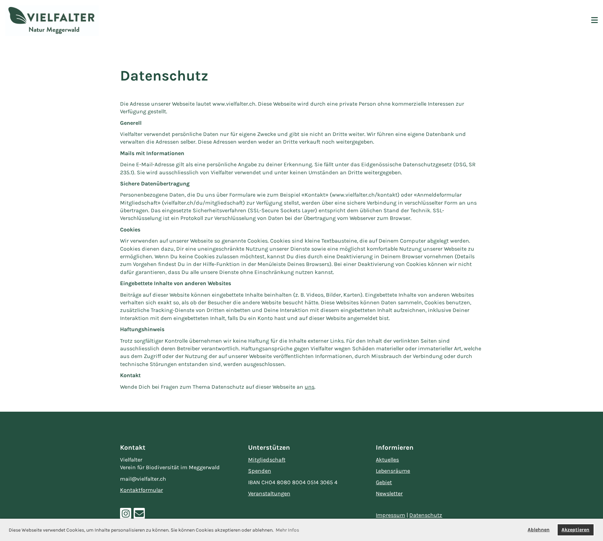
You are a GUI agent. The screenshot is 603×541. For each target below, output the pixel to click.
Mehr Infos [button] (287, 530)
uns (309, 386)
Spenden (259, 470)
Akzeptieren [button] (575, 530)
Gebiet (384, 482)
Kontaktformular (141, 490)
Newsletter (389, 493)
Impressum (390, 515)
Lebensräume (393, 470)
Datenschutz (425, 515)
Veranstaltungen (269, 493)
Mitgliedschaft (266, 459)
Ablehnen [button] (539, 530)
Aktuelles (387, 459)
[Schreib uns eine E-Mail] (139, 515)
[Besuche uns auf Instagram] (125, 515)
